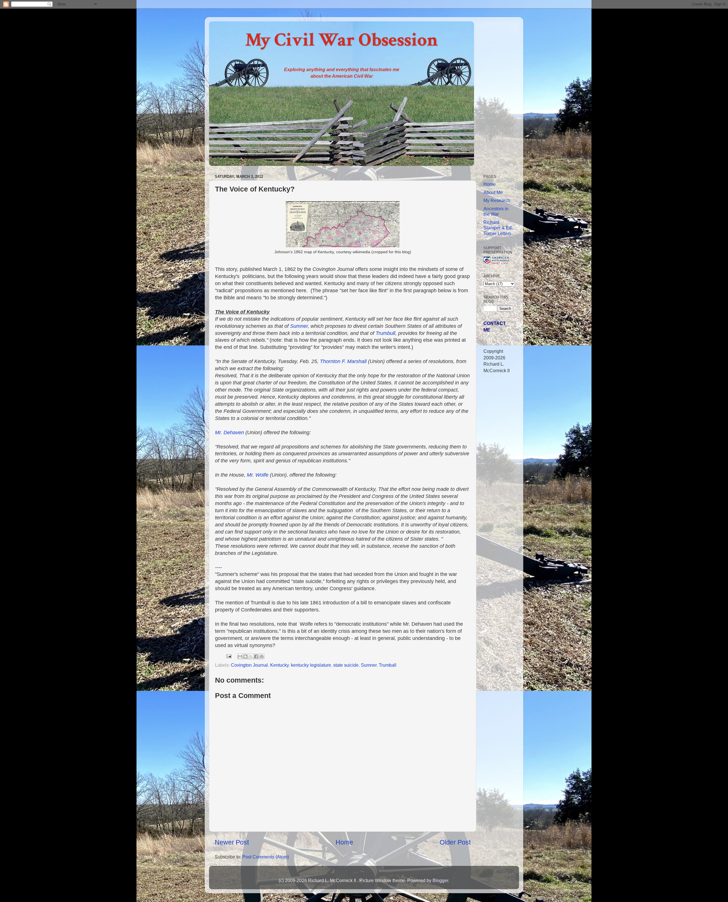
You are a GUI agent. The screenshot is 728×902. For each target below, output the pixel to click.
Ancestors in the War (495, 211)
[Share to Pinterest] (261, 656)
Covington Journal (249, 665)
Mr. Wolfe (257, 475)
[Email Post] (228, 655)
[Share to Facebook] (256, 656)
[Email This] (240, 656)
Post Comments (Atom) (265, 856)
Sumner (299, 326)
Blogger (440, 880)
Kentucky (279, 665)
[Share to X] (251, 656)
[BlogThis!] (245, 656)
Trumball (387, 665)
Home (344, 842)
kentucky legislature (311, 665)
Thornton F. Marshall (344, 361)
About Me (493, 192)
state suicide (346, 665)
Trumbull (385, 333)
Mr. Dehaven (229, 432)
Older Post (455, 842)
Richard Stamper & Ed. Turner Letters (498, 228)
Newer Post (232, 842)
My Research (496, 200)
